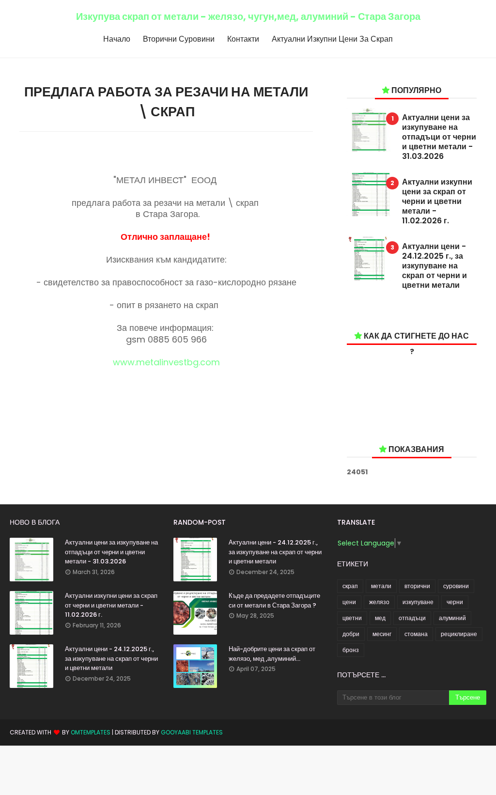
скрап (350, 586)
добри (350, 634)
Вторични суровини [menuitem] (179, 39)
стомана (416, 634)
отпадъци (412, 618)
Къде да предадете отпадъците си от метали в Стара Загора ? (274, 600)
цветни (352, 618)
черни (455, 602)
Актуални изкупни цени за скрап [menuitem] (332, 39)
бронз (350, 650)
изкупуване (418, 602)
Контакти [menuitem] (243, 39)
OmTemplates (90, 732)
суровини (456, 586)
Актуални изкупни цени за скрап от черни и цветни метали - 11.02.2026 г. (437, 201)
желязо (379, 602)
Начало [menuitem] (116, 39)
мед (380, 618)
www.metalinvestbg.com (166, 362)
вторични (417, 586)
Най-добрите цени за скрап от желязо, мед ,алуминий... (272, 653)
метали (381, 586)
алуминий (452, 618)
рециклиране (459, 634)
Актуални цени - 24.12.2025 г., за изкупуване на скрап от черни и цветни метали (434, 266)
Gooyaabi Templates (192, 732)
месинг (381, 634)
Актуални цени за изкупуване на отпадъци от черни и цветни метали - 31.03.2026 (439, 137)
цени (349, 602)
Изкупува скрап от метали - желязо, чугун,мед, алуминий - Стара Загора (248, 16)
